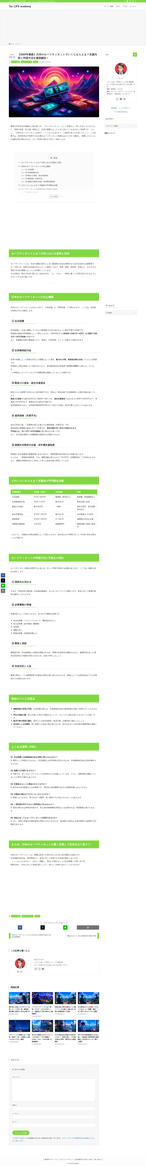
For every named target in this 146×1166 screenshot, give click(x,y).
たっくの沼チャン (125, 108)
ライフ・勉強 (15, 62)
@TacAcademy (122, 112)
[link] (35, 969)
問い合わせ (97, 1159)
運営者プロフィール (51, 1159)
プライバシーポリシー (66, 1159)
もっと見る (54, 196)
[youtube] (127, 1)
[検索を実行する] (135, 55)
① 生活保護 (29, 169)
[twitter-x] (124, 1)
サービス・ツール (26, 62)
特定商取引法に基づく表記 (83, 1159)
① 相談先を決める (32, 192)
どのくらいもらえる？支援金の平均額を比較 (39, 185)
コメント (16, 1077)
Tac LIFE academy (20, 6)
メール (15, 1113)
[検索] (135, 1)
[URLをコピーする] (88, 927)
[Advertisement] (73, 27)
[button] (20, 927)
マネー (35, 62)
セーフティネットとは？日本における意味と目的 (41, 162)
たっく (20, 971)
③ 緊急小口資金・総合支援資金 (36, 175)
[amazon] (130, 1)
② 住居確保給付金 (32, 172)
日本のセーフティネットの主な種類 (35, 166)
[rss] (133, 1)
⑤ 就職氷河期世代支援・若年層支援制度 (40, 181)
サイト (14, 1122)
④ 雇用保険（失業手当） (34, 178)
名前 (14, 1105)
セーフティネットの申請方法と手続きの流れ (39, 189)
